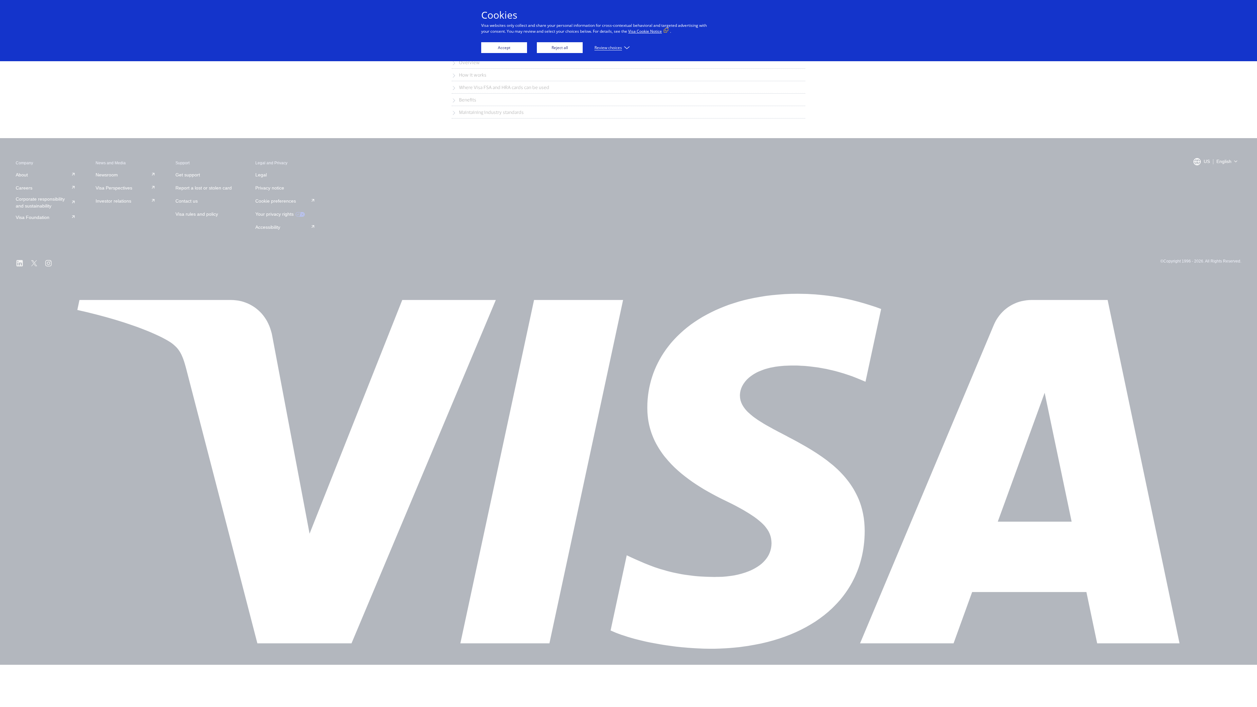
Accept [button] (504, 47)
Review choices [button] (608, 47)
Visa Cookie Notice (645, 31)
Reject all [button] (560, 47)
